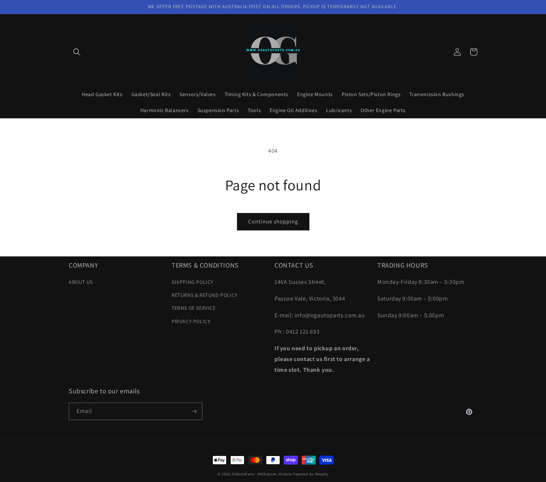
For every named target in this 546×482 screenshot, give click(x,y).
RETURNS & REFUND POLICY (205, 295)
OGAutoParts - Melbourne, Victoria (262, 474)
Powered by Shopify (310, 474)
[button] (77, 52)
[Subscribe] (194, 411)
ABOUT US (81, 282)
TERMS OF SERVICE (194, 308)
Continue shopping (273, 221)
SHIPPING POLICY (193, 282)
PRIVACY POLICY (191, 321)
